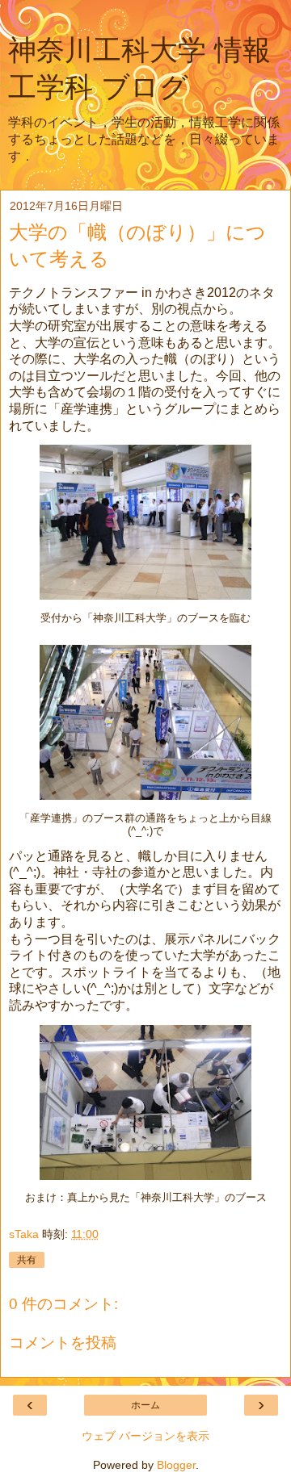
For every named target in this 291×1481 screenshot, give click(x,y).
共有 (26, 1260)
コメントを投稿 (62, 1342)
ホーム (145, 1405)
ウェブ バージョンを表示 (145, 1435)
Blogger (176, 1464)
